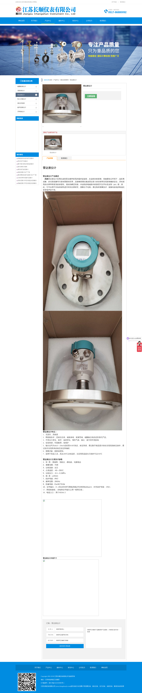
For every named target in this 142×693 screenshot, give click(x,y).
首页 (50, 80)
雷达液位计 (21, 95)
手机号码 (50, 635)
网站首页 (21, 21)
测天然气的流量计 (23, 169)
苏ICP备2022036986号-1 (56, 683)
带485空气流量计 (23, 161)
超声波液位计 (21, 107)
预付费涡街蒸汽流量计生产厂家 (27, 175)
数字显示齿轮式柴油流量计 (26, 164)
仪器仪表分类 (27, 81)
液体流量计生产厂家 (24, 172)
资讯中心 (75, 21)
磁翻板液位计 (21, 86)
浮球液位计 (21, 111)
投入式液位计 (21, 99)
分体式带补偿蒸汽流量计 (25, 177)
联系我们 (122, 2)
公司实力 (89, 21)
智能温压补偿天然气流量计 (26, 158)
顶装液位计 (21, 90)
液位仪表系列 (64, 80)
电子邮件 (50, 640)
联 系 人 (50, 629)
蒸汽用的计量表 (22, 166)
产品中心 (48, 21)
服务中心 (62, 21)
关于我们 (114, 2)
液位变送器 (21, 103)
